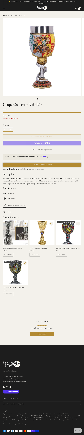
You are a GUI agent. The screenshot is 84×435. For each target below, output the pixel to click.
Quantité (6, 125)
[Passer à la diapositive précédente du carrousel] (75, 306)
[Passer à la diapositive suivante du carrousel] (79, 306)
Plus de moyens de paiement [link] (42, 150)
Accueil (5, 15)
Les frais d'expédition (10, 169)
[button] (42, 165)
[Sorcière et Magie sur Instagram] (7, 387)
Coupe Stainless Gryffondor (67, 248)
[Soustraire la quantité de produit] (5, 129)
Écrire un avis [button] (42, 334)
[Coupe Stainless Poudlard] (15, 272)
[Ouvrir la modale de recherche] (76, 8)
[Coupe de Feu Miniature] (15, 232)
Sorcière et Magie (17, 414)
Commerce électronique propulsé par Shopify (14, 424)
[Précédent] (3, 2)
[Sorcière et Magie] (42, 8)
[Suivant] (81, 2)
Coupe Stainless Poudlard (13, 287)
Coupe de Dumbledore (38, 248)
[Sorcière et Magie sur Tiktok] (10, 387)
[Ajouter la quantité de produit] (11, 129)
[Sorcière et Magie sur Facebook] (4, 387)
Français (5, 411)
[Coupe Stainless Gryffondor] (68, 232)
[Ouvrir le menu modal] (4, 8)
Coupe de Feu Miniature (12, 248)
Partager (8, 212)
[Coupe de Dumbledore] (42, 232)
